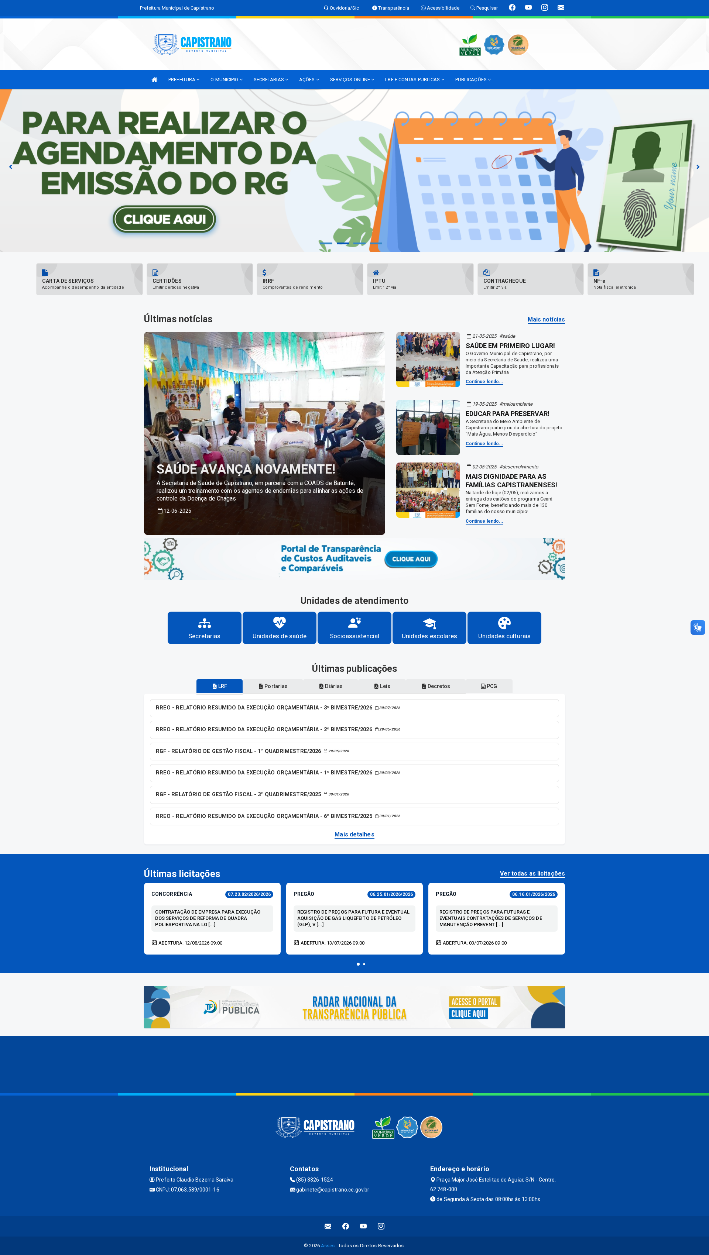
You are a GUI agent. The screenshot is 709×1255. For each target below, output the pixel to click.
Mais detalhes (354, 834)
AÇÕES (307, 79)
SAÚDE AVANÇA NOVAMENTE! (246, 469)
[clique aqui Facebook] (345, 1226)
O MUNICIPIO (224, 79)
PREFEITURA (182, 79)
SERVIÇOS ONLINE (350, 79)
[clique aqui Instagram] (381, 1226)
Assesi (328, 1245)
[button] (358, 964)
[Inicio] (154, 79)
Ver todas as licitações (532, 873)
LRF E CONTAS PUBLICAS (413, 79)
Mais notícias (546, 319)
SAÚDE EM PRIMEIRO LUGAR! (510, 346)
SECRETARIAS (269, 79)
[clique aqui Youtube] (363, 1226)
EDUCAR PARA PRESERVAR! (507, 413)
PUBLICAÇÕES (471, 79)
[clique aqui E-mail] (328, 1226)
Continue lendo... (485, 381)
